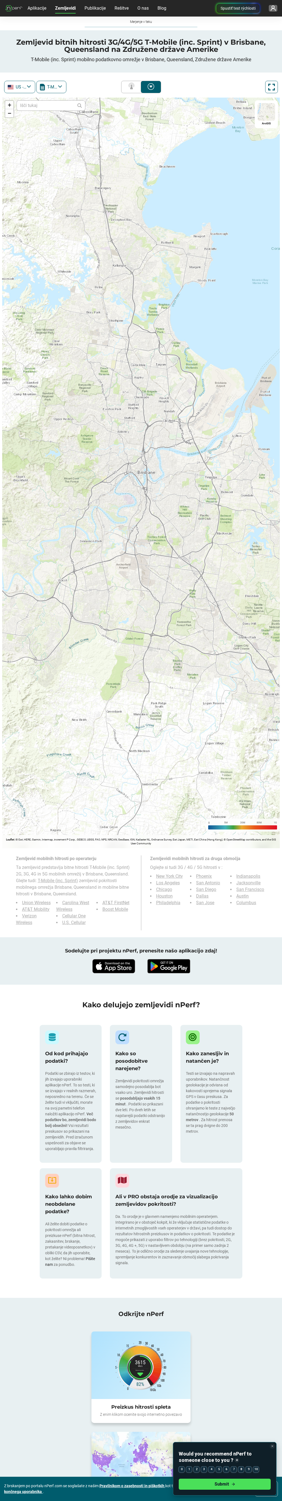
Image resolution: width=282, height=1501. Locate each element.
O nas (143, 8)
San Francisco (250, 889)
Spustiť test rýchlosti (238, 8)
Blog (162, 8)
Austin (242, 896)
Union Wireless (36, 902)
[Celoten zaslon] (271, 87)
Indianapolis (248, 876)
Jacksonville (248, 882)
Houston (164, 896)
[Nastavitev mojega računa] (273, 8)
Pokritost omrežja (132, 87)
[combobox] (19, 87)
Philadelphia (168, 902)
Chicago (164, 889)
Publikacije (95, 8)
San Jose (205, 902)
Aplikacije (37, 8)
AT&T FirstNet (115, 902)
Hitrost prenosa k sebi (151, 87)
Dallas (202, 896)
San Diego (206, 889)
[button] (9, 105)
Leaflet (10, 839)
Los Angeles (168, 882)
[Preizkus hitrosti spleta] (141, 1365)
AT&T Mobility (36, 909)
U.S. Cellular (74, 922)
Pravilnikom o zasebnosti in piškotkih (132, 1486)
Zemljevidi (65, 8)
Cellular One (74, 916)
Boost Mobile (115, 909)
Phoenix (204, 876)
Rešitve (122, 8)
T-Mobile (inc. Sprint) (58, 880)
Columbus (246, 902)
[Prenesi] (113, 966)
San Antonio (208, 882)
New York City (169, 876)
